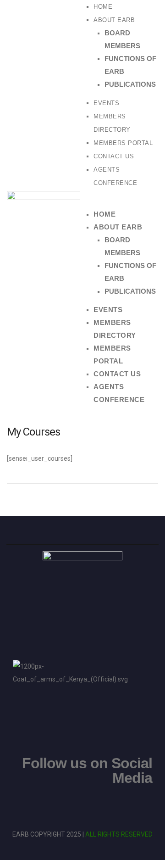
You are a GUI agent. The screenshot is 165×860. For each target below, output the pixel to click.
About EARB (114, 20)
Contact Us (114, 156)
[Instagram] (55, 805)
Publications (130, 84)
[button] (121, 201)
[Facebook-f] (82, 805)
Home (103, 6)
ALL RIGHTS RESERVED (119, 834)
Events (106, 103)
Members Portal (123, 143)
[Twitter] (109, 805)
